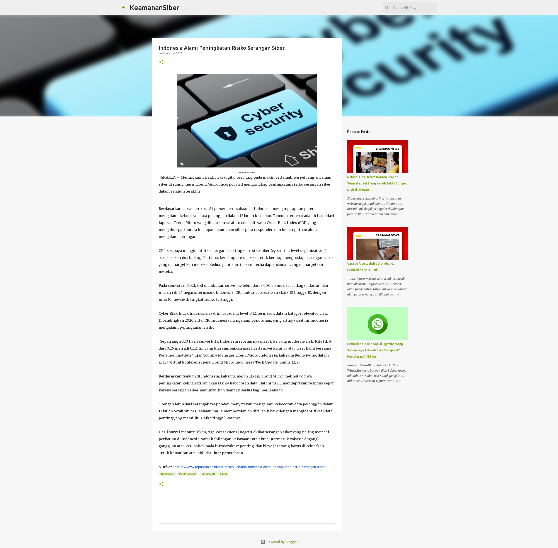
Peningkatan (188, 473)
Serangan (208, 473)
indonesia (167, 473)
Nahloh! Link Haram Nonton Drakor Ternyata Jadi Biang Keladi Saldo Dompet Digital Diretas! (377, 183)
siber (223, 473)
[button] (161, 62)
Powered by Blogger (281, 542)
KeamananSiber (155, 7)
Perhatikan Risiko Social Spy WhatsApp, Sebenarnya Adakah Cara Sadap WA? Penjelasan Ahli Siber (375, 350)
